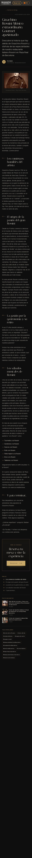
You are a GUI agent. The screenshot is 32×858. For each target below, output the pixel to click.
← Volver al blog (11, 10)
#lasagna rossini (7, 639)
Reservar (17, 3)
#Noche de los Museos (9, 633)
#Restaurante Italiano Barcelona (11, 654)
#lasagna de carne (20, 636)
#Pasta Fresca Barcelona (9, 651)
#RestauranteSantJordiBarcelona (12, 642)
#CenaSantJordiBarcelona (10, 645)
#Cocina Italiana (21, 648)
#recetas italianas (7, 636)
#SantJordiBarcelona (8, 648)
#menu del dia (21, 633)
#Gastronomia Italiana (9, 657)
